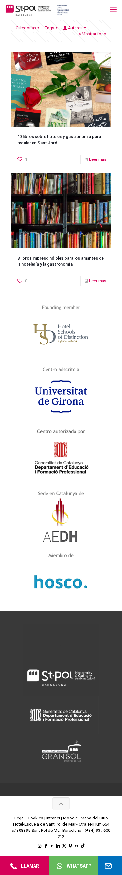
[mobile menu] (113, 9)
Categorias (26, 27)
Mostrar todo (94, 34)
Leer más (97, 159)
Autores (75, 27)
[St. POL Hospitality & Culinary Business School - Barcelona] (37, 10)
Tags (49, 27)
